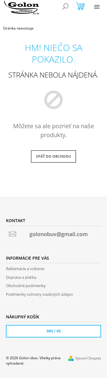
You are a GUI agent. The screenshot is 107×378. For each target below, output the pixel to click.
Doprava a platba (21, 277)
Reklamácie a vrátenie (25, 268)
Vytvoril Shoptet (88, 358)
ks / (54, 331)
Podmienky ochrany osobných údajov (39, 294)
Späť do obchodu (53, 156)
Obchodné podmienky (26, 285)
